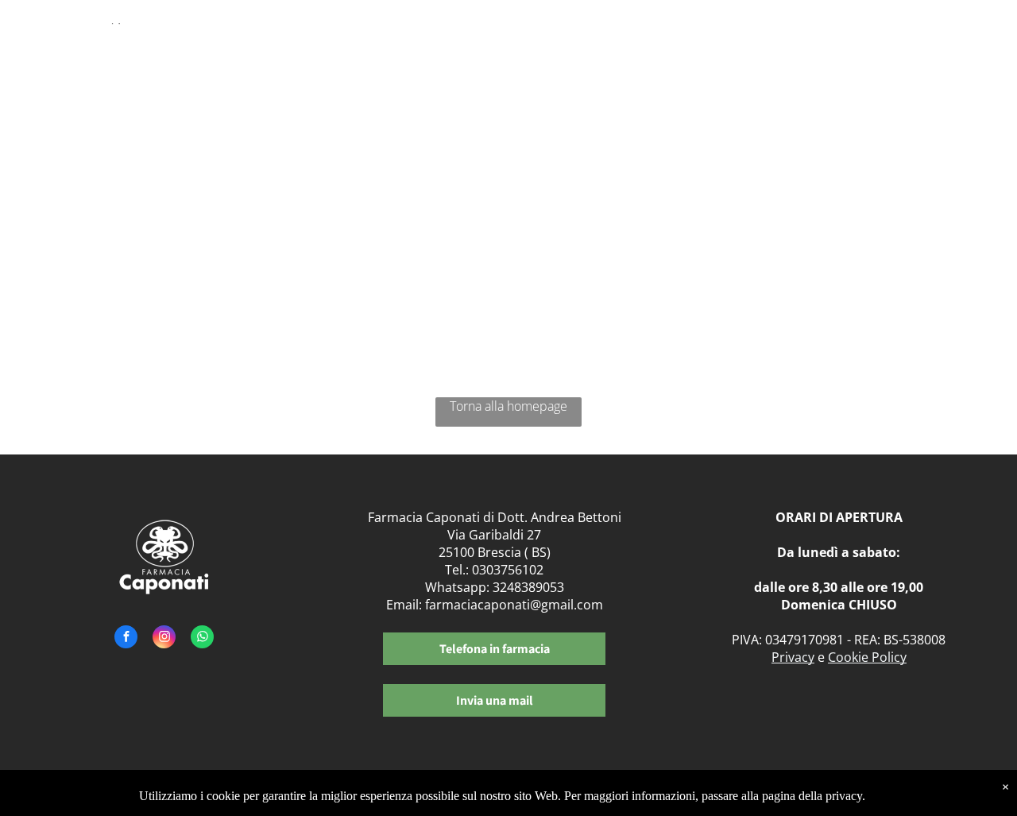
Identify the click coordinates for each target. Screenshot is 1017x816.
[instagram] (164, 638)
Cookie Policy (867, 657)
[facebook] (125, 638)
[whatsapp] (202, 638)
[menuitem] (491, 46)
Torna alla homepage (508, 406)
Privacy (792, 657)
